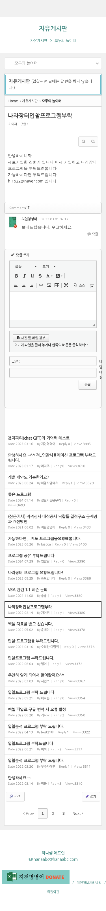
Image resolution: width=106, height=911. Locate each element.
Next (77, 813)
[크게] (83, 141)
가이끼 (12, 124)
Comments (19, 207)
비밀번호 (100, 370)
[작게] (93, 141)
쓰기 (93, 796)
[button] (25, 266)
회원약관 (53, 892)
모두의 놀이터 (65, 41)
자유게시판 (53, 29)
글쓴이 (17, 362)
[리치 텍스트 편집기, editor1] (53, 305)
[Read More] (53, 440)
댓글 (95, 234)
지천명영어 (29, 219)
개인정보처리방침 (89, 883)
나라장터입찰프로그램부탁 (40, 116)
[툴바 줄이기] (92, 286)
